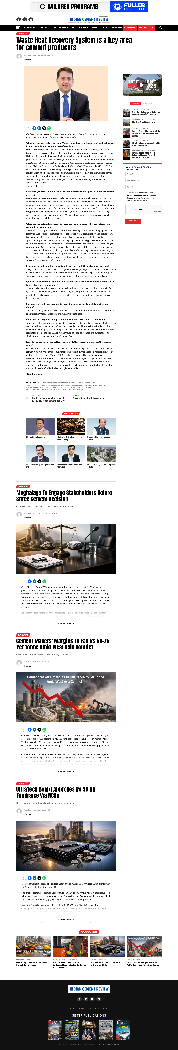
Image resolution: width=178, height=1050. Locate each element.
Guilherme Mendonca (36, 385)
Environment (64, 27)
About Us (71, 1008)
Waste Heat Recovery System (71, 389)
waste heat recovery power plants (42, 389)
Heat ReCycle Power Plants (58, 385)
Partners (81, 1008)
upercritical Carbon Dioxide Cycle (76, 387)
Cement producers (49, 383)
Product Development (80, 27)
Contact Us (106, 1008)
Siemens (103, 385)
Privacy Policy (93, 1008)
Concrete (53, 27)
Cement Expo (117, 27)
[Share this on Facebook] (34, 128)
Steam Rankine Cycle (35, 387)
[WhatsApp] (49, 128)
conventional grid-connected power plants (77, 383)
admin (28, 60)
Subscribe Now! (130, 27)
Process (44, 27)
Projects (106, 27)
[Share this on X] (44, 128)
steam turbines (53, 387)
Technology (95, 27)
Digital (151, 27)
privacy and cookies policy (138, 195)
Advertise (142, 27)
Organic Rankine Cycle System (85, 385)
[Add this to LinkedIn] (39, 128)
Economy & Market (31, 27)
